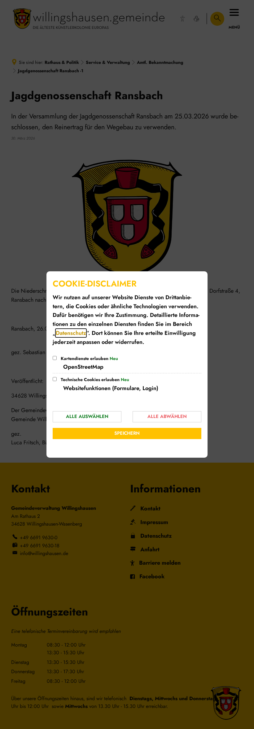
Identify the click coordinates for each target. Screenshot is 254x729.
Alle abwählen (167, 416)
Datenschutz (71, 333)
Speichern (127, 433)
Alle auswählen (87, 416)
